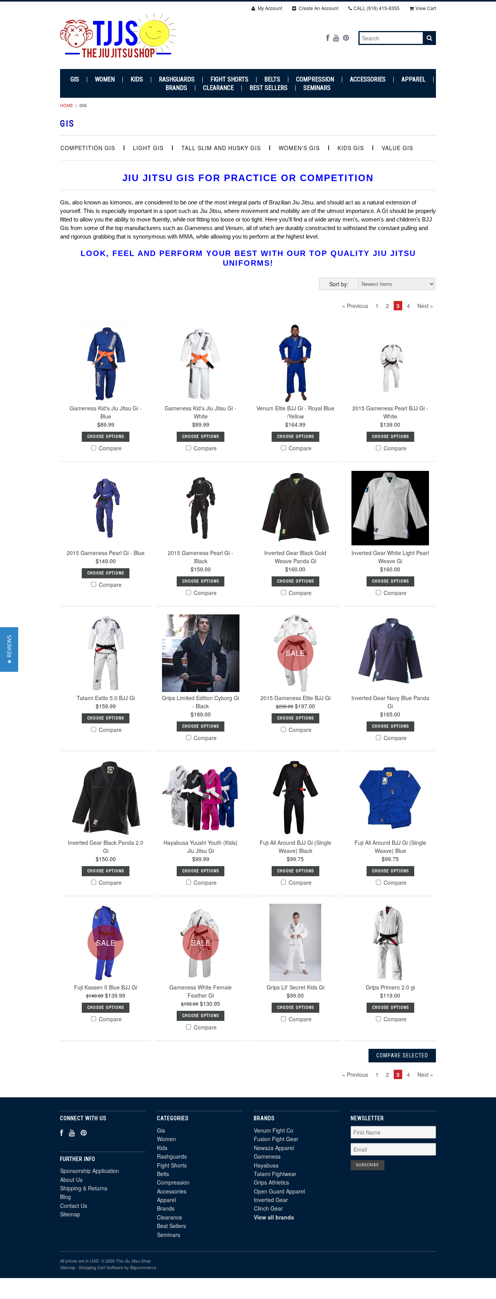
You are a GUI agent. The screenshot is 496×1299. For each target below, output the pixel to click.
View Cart (425, 8)
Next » (425, 306)
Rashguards (177, 79)
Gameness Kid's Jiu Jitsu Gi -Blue (105, 412)
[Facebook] (327, 37)
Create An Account (318, 8)
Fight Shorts (229, 79)
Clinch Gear (268, 1208)
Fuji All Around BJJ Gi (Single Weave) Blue (390, 846)
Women (105, 79)
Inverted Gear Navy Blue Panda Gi (390, 702)
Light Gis (148, 147)
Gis (75, 79)
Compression (315, 79)
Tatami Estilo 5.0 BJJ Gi (106, 698)
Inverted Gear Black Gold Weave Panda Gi (295, 557)
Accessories (368, 79)
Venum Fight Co (273, 1130)
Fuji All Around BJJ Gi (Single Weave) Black (295, 846)
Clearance (218, 88)
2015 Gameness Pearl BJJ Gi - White (390, 412)
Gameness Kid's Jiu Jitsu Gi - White (200, 412)
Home (66, 105)
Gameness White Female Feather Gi (200, 991)
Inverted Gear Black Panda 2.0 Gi (105, 846)
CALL (376, 8)
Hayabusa (266, 1165)
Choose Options (105, 436)
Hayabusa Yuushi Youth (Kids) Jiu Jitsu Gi (201, 846)
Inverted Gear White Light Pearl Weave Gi (390, 557)
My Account (269, 8)
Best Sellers (269, 88)
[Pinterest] (346, 37)
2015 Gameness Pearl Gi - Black (200, 557)
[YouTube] (336, 37)
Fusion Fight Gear (276, 1139)
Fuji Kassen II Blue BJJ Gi (105, 987)
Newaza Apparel (274, 1148)
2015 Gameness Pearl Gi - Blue (106, 553)
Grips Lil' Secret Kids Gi (295, 987)
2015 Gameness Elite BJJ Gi (295, 698)
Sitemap (70, 1214)
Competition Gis (87, 147)
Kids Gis (351, 147)
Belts (272, 79)
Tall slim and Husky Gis (221, 147)
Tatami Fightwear (275, 1174)
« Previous (355, 306)
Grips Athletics (271, 1182)
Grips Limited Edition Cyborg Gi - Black (200, 702)
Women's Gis (299, 147)
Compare (109, 448)
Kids (137, 79)
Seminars (317, 88)
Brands (176, 88)
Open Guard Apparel (279, 1191)
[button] (9, 649)
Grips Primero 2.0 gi (390, 987)
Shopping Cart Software (101, 1267)
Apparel (413, 79)
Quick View (105, 382)
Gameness (267, 1156)
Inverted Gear (271, 1200)
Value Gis (397, 147)
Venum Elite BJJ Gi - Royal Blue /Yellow (295, 412)
